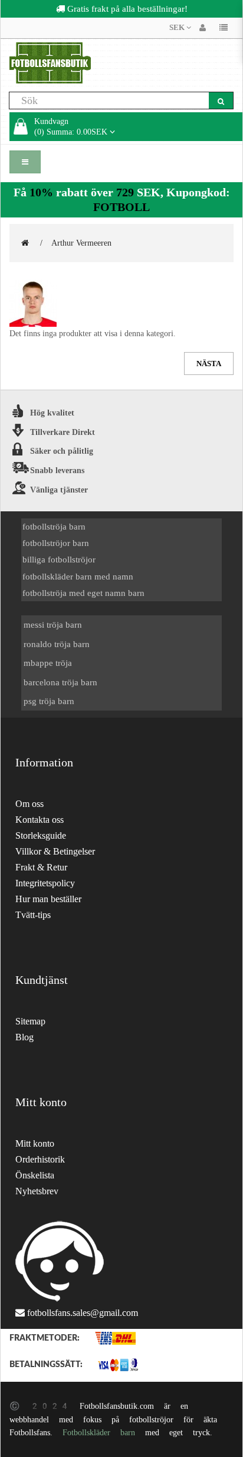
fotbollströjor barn (55, 542)
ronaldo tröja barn (57, 643)
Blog (24, 1037)
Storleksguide (40, 835)
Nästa (208, 363)
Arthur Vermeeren (81, 243)
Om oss (29, 804)
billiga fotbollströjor (59, 559)
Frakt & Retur (41, 867)
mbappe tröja (48, 662)
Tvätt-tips (33, 915)
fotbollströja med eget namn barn (83, 592)
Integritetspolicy (45, 883)
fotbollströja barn (54, 526)
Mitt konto (34, 1143)
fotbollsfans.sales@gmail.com (82, 1313)
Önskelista (34, 1175)
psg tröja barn (49, 700)
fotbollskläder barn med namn (77, 576)
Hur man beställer (48, 899)
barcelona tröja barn (60, 682)
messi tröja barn (53, 624)
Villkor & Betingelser (55, 851)
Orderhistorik (40, 1159)
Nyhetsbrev (36, 1191)
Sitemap (30, 1021)
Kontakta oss (39, 820)
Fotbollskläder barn (99, 1432)
